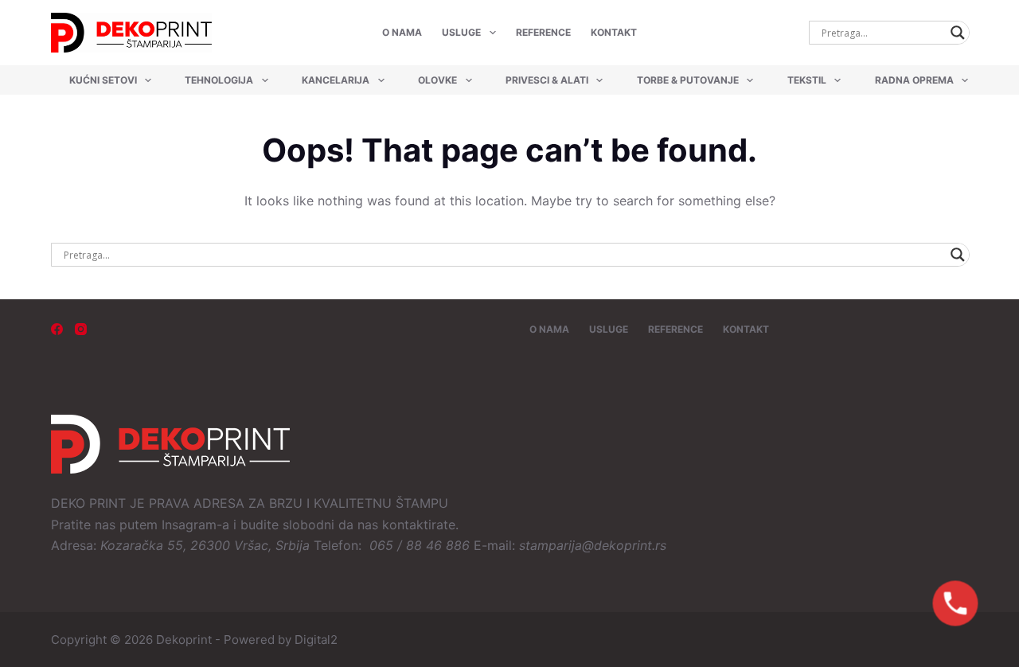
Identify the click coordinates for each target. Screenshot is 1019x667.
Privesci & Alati (547, 80)
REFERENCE (543, 32)
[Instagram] (81, 329)
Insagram (189, 524)
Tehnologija (219, 80)
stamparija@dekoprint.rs (592, 545)
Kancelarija (335, 80)
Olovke (437, 80)
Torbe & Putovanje (688, 80)
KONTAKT (614, 32)
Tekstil (806, 80)
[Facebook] (57, 329)
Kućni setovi (103, 80)
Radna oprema (914, 80)
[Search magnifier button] (958, 32)
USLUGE (461, 32)
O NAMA (402, 32)
